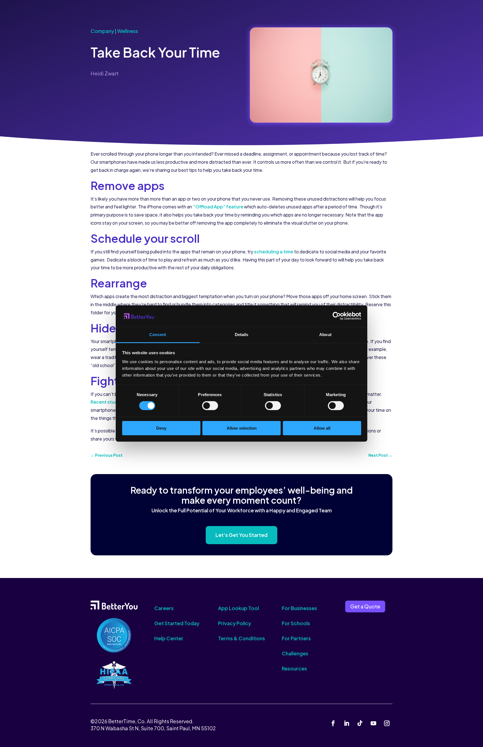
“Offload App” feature (218, 207)
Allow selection (242, 428)
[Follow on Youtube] (373, 723)
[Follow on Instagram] (386, 723)
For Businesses (299, 608)
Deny (161, 428)
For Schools (296, 623)
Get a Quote (365, 606)
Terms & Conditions (241, 638)
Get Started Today (176, 623)
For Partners (296, 638)
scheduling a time (273, 251)
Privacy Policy (234, 623)
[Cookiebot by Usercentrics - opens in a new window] (336, 316)
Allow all (322, 428)
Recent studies (107, 402)
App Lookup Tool (238, 608)
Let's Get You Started (241, 535)
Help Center (168, 638)
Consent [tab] (157, 334)
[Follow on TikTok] (360, 723)
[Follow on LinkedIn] (346, 723)
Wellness (127, 31)
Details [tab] (241, 334)
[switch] (210, 405)
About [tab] (325, 334)
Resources (294, 668)
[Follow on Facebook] (333, 723)
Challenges (295, 653)
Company (102, 31)
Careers (164, 608)
